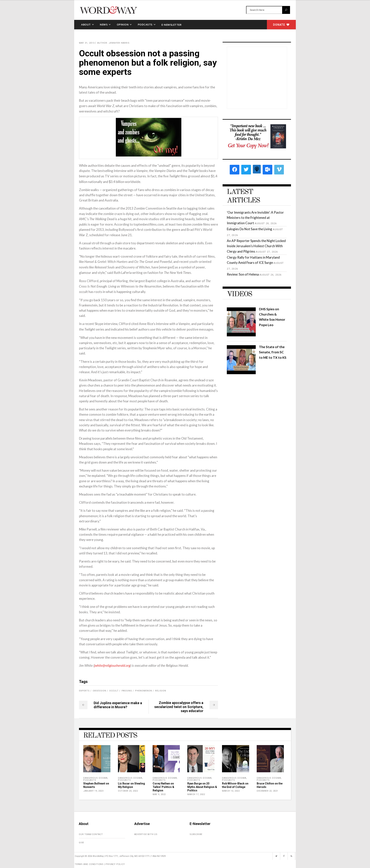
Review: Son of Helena (243, 274)
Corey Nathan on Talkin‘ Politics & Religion (163, 787)
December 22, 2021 (267, 791)
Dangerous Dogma (95, 778)
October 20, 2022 (128, 791)
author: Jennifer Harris (113, 43)
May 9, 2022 (159, 794)
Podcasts (89, 780)
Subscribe (196, 834)
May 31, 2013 (86, 43)
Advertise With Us (146, 834)
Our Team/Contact (91, 834)
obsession (99, 690)
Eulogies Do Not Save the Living (249, 229)
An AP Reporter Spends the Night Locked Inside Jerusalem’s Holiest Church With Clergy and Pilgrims (256, 246)
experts (84, 690)
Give (81, 842)
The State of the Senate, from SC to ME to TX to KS (272, 352)
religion (160, 690)
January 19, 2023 (93, 791)
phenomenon (143, 690)
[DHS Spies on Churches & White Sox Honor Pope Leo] (241, 335)
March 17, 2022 (196, 794)
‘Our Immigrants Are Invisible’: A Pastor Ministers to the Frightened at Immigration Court (255, 217)
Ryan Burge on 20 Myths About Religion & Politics (202, 787)
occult (114, 690)
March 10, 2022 (231, 791)
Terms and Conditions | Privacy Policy (100, 864)
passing (127, 690)
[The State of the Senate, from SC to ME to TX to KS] (241, 373)
